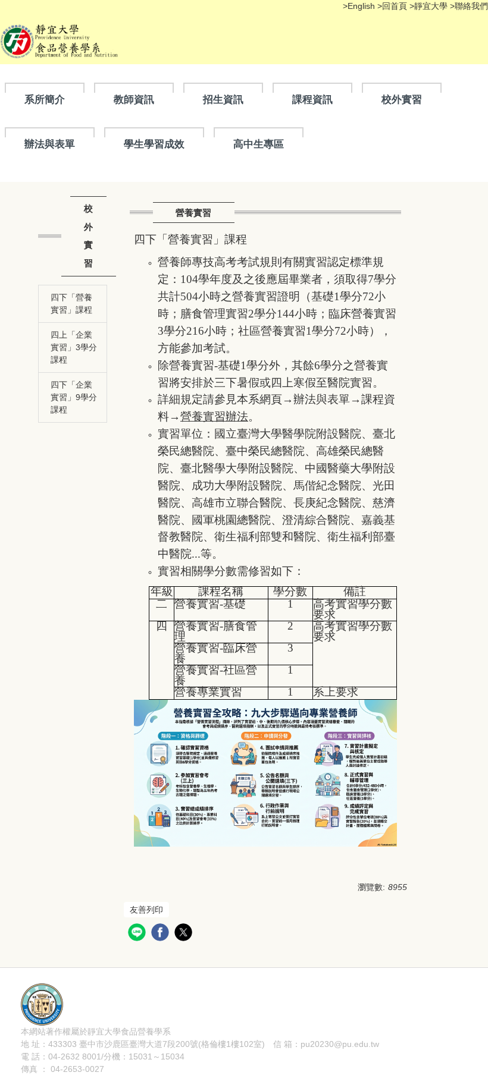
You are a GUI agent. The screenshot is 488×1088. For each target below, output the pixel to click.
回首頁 (394, 6)
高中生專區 (258, 144)
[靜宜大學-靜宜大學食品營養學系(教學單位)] (61, 40)
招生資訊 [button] (223, 99)
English (362, 6)
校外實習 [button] (401, 99)
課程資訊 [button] (312, 99)
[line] (138, 933)
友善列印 (146, 909)
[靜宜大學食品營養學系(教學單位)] (42, 1003)
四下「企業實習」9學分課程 (74, 397)
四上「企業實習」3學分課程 (74, 347)
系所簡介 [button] (44, 99)
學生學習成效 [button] (154, 144)
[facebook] (161, 933)
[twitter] (184, 933)
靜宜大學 (432, 6)
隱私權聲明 (191, 1031)
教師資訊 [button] (134, 99)
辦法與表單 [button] (49, 144)
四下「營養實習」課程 (71, 304)
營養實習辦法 (214, 416)
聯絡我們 (471, 6)
